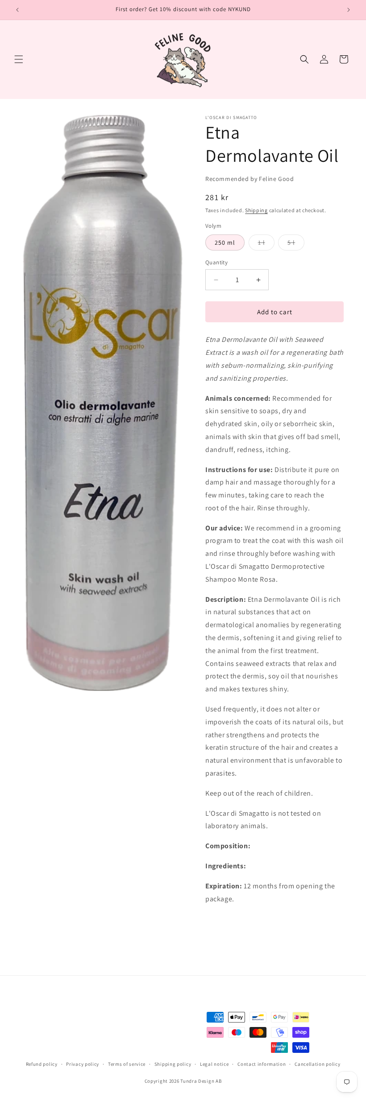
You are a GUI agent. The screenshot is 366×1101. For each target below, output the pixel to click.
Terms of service (127, 1064)
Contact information (261, 1064)
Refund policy (42, 1064)
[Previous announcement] (17, 10)
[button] (19, 59)
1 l (266, 244)
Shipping (256, 210)
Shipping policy (172, 1064)
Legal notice (214, 1064)
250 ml (225, 242)
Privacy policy (82, 1064)
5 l (295, 244)
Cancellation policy (317, 1064)
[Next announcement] (348, 10)
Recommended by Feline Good (249, 179)
